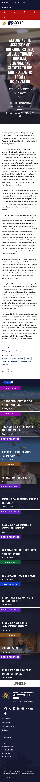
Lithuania (5, 361)
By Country (5, 730)
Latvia (28, 358)
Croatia (12, 358)
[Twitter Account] (9, 12)
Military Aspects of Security (11, 351)
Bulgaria (5, 358)
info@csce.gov (9, 2)
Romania (14, 361)
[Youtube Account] (24, 12)
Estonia (20, 358)
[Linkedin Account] (19, 12)
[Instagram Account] (14, 12)
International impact (8, 726)
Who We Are (6, 722)
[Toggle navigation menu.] (36, 24)
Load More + (20, 683)
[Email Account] (34, 12)
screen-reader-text (20, 398)
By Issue (5, 734)
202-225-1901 (21, 2)
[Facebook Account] (4, 12)
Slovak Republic (26, 361)
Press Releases (7, 737)
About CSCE (6, 719)
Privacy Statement (8, 778)
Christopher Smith (8, 372)
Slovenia (5, 364)
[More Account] (4, 17)
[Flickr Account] (29, 12)
